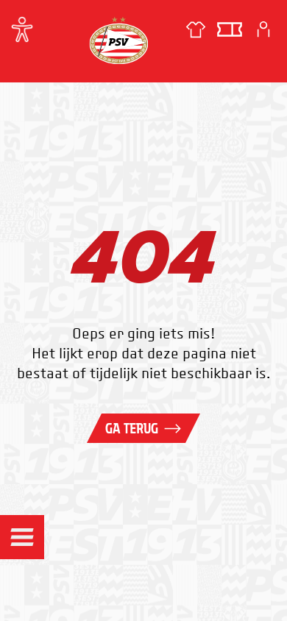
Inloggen (263, 29)
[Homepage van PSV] (118, 40)
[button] (22, 537)
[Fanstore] (195, 29)
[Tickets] (229, 29)
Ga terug (131, 428)
